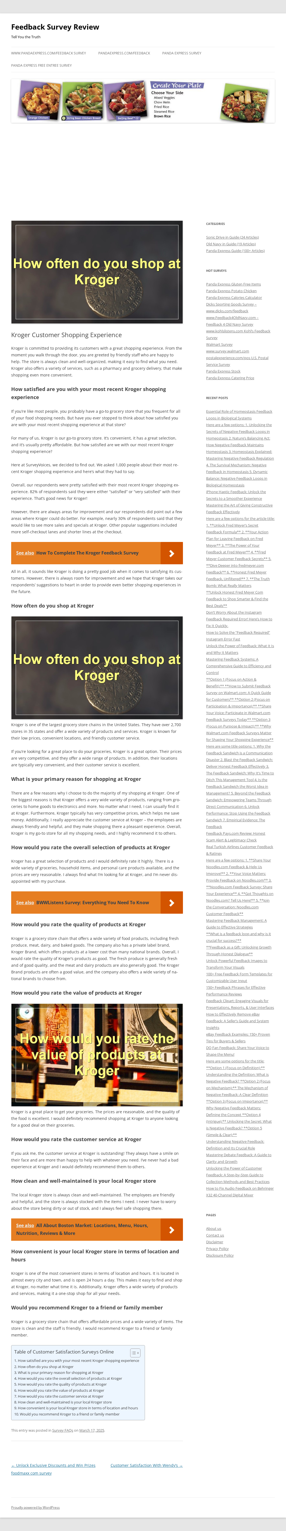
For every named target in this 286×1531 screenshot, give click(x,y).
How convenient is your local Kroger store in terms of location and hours (78, 1407)
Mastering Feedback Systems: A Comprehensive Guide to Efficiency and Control (238, 666)
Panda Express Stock (223, 371)
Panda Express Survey (181, 53)
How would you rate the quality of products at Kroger (62, 1384)
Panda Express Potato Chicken (231, 290)
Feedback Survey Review (55, 27)
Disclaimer (214, 1241)
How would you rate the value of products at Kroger (61, 1390)
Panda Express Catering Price (230, 377)
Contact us (215, 1235)
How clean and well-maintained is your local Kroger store (65, 1402)
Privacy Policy (217, 1248)
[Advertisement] (143, 172)
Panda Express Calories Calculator (234, 297)
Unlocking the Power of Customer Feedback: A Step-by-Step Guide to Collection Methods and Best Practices (238, 1175)
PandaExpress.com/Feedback (124, 53)
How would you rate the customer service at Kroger (60, 1396)
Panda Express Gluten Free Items (233, 284)
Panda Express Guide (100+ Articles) (235, 250)
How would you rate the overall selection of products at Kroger (70, 1378)
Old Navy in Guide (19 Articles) (231, 243)
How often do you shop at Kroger (45, 1366)
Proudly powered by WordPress (35, 1507)
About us (213, 1228)
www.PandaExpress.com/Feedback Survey (48, 53)
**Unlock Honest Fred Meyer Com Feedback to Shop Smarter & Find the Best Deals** (237, 599)
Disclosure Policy (220, 1255)
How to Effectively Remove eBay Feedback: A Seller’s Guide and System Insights (237, 1021)
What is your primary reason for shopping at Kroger (60, 1372)
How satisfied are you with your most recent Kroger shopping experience (78, 1360)
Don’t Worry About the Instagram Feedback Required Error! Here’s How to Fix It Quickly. (239, 619)
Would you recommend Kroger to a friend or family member (70, 1414)
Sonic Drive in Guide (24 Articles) (232, 237)
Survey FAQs (62, 1430)
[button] (132, 1353)
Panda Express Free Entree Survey (41, 65)
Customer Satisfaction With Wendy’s (147, 1465)
